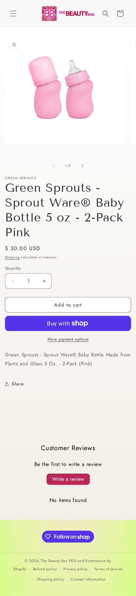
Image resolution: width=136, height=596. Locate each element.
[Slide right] (82, 165)
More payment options (68, 339)
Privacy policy (75, 569)
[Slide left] (53, 165)
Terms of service (108, 569)
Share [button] (18, 384)
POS (73, 560)
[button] (13, 13)
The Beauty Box (54, 560)
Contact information (88, 579)
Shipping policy (50, 579)
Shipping (12, 257)
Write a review (68, 479)
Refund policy (45, 569)
